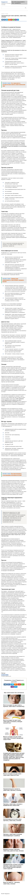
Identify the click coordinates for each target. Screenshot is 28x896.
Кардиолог (4, 2)
